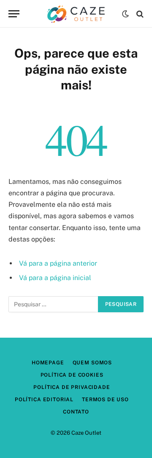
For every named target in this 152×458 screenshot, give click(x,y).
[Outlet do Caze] (76, 14)
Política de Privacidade (71, 387)
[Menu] (13, 13)
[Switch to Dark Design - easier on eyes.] (125, 14)
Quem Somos (92, 363)
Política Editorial (44, 399)
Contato (76, 412)
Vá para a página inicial (55, 278)
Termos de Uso (105, 399)
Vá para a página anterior (58, 263)
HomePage (48, 363)
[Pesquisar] (139, 13)
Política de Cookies (72, 375)
